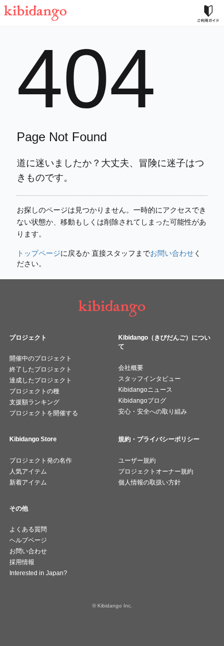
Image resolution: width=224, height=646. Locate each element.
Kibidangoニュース (145, 389)
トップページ (38, 253)
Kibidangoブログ (142, 400)
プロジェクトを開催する (43, 413)
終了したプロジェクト (40, 369)
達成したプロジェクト (40, 380)
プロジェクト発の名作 (40, 460)
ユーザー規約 (137, 460)
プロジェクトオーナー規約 (155, 471)
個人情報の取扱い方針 (149, 482)
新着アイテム (28, 482)
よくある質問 (28, 529)
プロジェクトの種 (34, 391)
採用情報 (21, 562)
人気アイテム (28, 471)
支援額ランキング (34, 402)
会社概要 (130, 367)
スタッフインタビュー (149, 378)
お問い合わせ (172, 253)
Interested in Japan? (38, 573)
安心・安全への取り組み (152, 411)
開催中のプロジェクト (40, 358)
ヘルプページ (28, 540)
